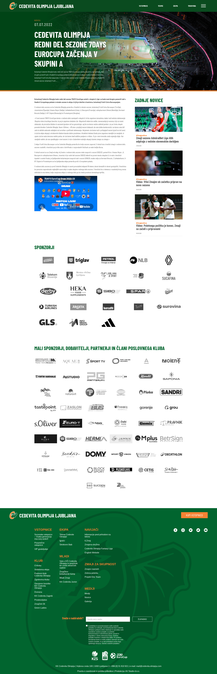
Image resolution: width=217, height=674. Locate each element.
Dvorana (38, 592)
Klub (38, 560)
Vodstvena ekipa (41, 569)
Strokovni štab (66, 545)
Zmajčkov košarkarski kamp (67, 573)
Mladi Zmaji (65, 578)
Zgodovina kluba (41, 580)
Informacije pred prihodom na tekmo (98, 535)
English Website (92, 553)
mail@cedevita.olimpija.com (148, 666)
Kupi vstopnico (194, 515)
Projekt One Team (93, 577)
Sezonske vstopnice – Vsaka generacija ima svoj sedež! (43, 536)
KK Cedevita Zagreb (43, 596)
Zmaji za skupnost (100, 564)
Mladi (64, 556)
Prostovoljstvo (40, 600)
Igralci (62, 541)
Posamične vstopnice (39, 544)
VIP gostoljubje (41, 549)
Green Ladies (40, 608)
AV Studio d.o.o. (132, 671)
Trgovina (192, 6)
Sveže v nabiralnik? (72, 618)
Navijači (91, 529)
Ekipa (175, 6)
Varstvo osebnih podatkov (110, 643)
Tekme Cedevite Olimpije (67, 535)
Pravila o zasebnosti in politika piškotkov (95, 671)
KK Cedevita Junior (68, 582)
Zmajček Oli (39, 604)
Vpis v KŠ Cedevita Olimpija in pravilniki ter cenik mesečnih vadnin (69, 564)
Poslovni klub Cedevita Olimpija (42, 574)
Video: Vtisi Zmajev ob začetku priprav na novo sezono (159, 183)
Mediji (90, 588)
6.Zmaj (88, 541)
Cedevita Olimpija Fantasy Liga (99, 549)
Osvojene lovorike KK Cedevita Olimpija (42, 586)
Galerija (88, 601)
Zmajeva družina (92, 545)
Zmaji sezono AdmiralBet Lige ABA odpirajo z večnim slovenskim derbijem (157, 139)
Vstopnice (143, 6)
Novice (88, 597)
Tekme (160, 6)
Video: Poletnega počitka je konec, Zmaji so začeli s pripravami (158, 227)
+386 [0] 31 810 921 (119, 666)
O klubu (37, 565)
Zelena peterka (91, 573)
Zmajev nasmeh (92, 569)
